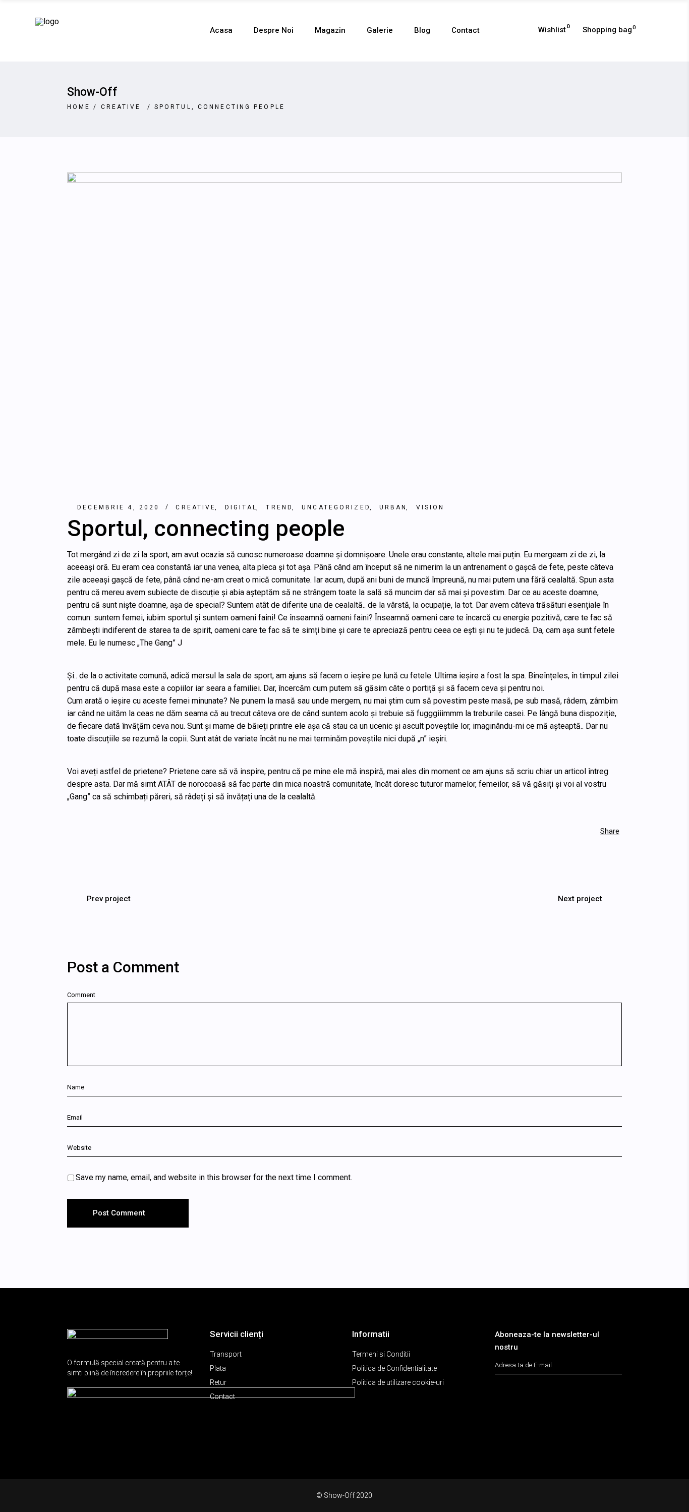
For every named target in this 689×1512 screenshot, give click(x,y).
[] (616, 1360)
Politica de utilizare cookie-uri (398, 1382)
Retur (218, 1382)
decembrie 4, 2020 (118, 507)
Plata (218, 1368)
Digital (241, 507)
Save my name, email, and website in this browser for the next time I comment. (214, 1177)
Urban (393, 507)
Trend (279, 507)
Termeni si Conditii (381, 1354)
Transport (226, 1354)
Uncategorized (336, 507)
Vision (430, 507)
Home (78, 106)
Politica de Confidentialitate (394, 1368)
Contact (222, 1396)
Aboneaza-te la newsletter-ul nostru (547, 1341)
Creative (121, 106)
